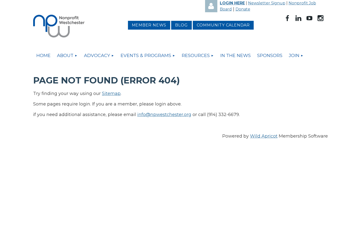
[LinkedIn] (298, 18)
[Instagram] (320, 18)
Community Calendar (223, 25)
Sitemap (111, 93)
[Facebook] (287, 18)
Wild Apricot (264, 136)
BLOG (181, 25)
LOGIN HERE (232, 3)
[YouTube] (309, 18)
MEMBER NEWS (149, 25)
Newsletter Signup (266, 3)
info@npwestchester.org (164, 114)
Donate (243, 9)
